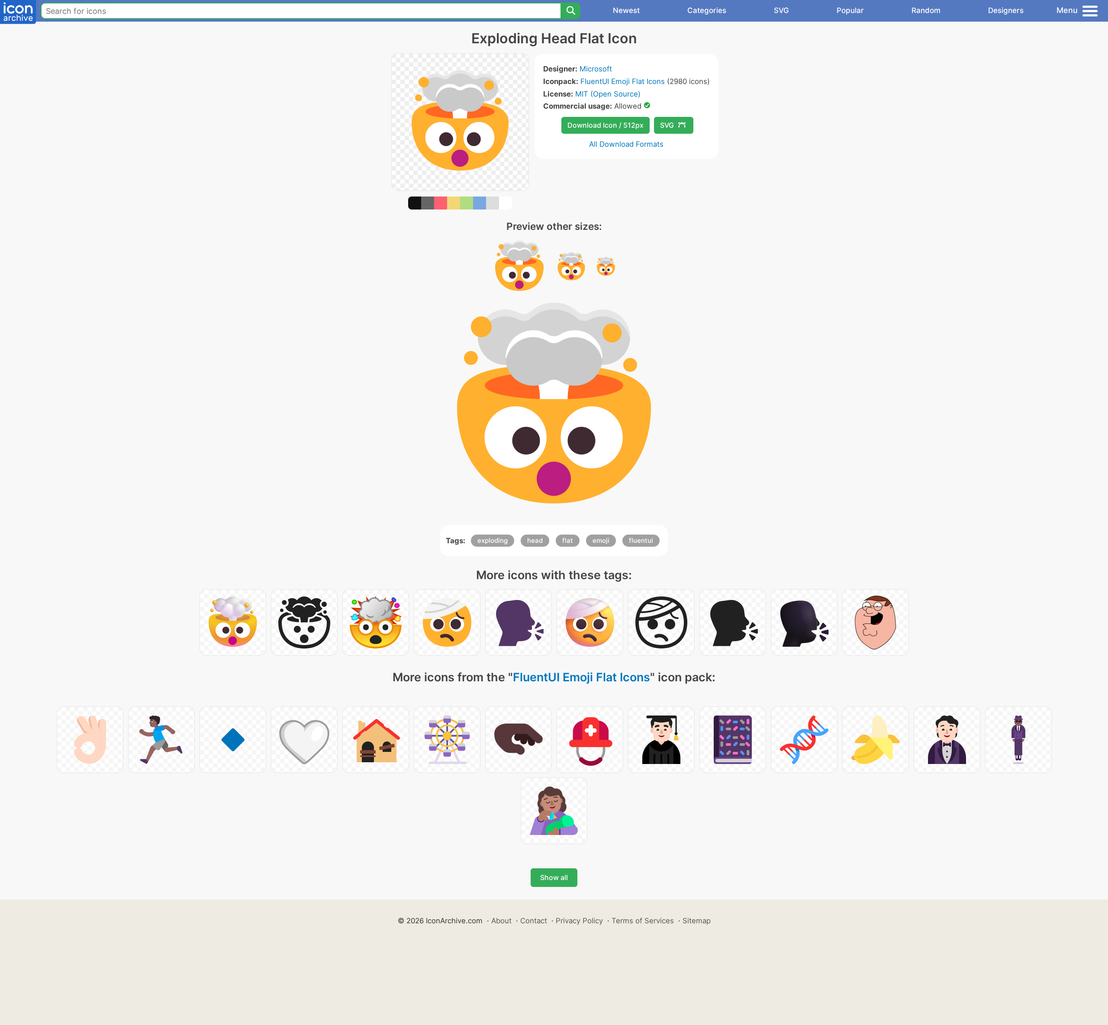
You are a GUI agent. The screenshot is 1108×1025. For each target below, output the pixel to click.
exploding (492, 540)
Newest (626, 10)
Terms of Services (643, 920)
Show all (554, 877)
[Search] (570, 11)
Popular (850, 10)
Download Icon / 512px (605, 125)
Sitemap (697, 920)
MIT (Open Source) (608, 94)
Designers (1006, 10)
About (501, 920)
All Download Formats (626, 144)
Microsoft (596, 68)
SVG (781, 10)
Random (926, 10)
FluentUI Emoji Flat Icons (622, 81)
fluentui (641, 540)
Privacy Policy (579, 920)
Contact (533, 920)
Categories (706, 10)
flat (567, 540)
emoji (601, 540)
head (535, 540)
